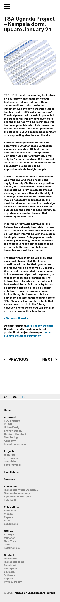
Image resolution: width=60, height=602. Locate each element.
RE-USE (9, 424)
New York (10, 541)
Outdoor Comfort (15, 434)
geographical (12, 464)
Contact (9, 555)
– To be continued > (16, 318)
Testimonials (12, 547)
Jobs (7, 544)
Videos (8, 513)
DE (15, 396)
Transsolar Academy (17, 493)
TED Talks (10, 499)
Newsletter (11, 558)
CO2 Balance (12, 420)
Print (7, 520)
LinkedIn (9, 571)
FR (23, 396)
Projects (9, 451)
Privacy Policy (13, 581)
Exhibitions (11, 523)
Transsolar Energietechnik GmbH (34, 592)
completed (11, 461)
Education (10, 486)
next (48, 359)
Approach (10, 417)
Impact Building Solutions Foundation (28, 334)
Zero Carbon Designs (39, 325)
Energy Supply (13, 430)
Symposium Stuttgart (17, 496)
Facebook (10, 565)
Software (10, 575)
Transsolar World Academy (21, 489)
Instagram (10, 568)
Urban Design (12, 427)
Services (9, 479)
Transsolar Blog (14, 561)
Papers (8, 517)
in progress (11, 458)
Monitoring (11, 437)
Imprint (8, 578)
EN (6, 396)
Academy (10, 440)
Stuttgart (10, 534)
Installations (12, 472)
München (9, 537)
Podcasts (10, 510)
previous (18, 359)
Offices (8, 531)
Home (8, 410)
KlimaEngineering (15, 444)
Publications (12, 507)
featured (9, 454)
